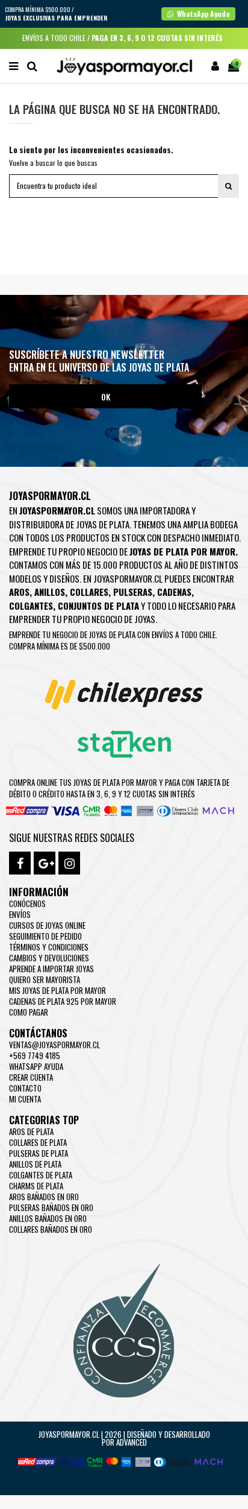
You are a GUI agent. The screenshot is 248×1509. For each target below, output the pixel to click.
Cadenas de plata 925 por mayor (62, 1001)
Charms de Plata (36, 1186)
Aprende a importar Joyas (51, 969)
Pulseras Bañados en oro (51, 1207)
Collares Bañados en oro (50, 1229)
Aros (19, 591)
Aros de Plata (31, 1131)
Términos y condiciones (48, 947)
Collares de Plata (38, 1142)
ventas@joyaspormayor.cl (54, 1045)
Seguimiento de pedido (45, 936)
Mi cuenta (25, 1099)
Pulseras (132, 591)
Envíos (20, 914)
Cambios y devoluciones (49, 958)
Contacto (25, 1088)
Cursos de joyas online (47, 925)
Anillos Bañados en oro (48, 1218)
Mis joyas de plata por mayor (57, 990)
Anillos (49, 591)
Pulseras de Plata (38, 1153)
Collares (89, 591)
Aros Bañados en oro (44, 1197)
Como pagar (28, 1012)
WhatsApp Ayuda (36, 1066)
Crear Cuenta (31, 1077)
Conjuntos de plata (98, 605)
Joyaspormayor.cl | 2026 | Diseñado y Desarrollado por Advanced (124, 1438)
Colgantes (31, 605)
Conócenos (27, 903)
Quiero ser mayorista (44, 979)
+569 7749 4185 (34, 1055)
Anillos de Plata (35, 1164)
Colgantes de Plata (40, 1175)
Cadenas (174, 591)
